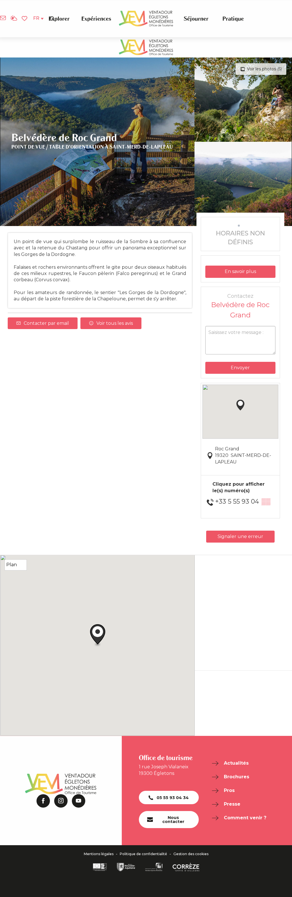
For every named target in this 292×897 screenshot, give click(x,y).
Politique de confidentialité (143, 854)
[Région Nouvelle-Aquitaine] (126, 867)
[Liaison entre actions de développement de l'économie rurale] (100, 867)
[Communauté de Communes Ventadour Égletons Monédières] (154, 867)
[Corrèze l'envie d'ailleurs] (186, 867)
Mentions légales (98, 854)
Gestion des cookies (190, 854)
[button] (52, 18)
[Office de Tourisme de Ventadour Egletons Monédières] (146, 18)
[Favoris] (25, 18)
